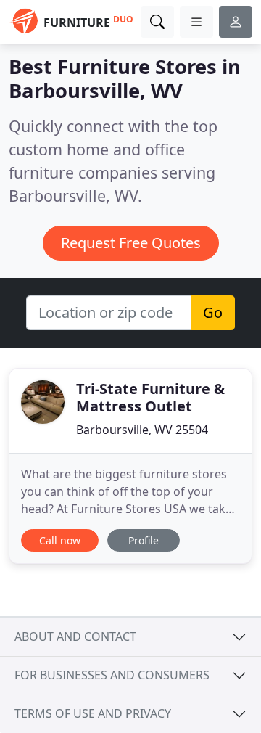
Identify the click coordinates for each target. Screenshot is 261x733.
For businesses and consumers (112, 675)
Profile (143, 540)
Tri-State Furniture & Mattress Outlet (150, 397)
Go (213, 312)
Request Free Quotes (131, 243)
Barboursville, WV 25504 (142, 430)
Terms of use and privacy (92, 713)
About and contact (75, 636)
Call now (59, 540)
